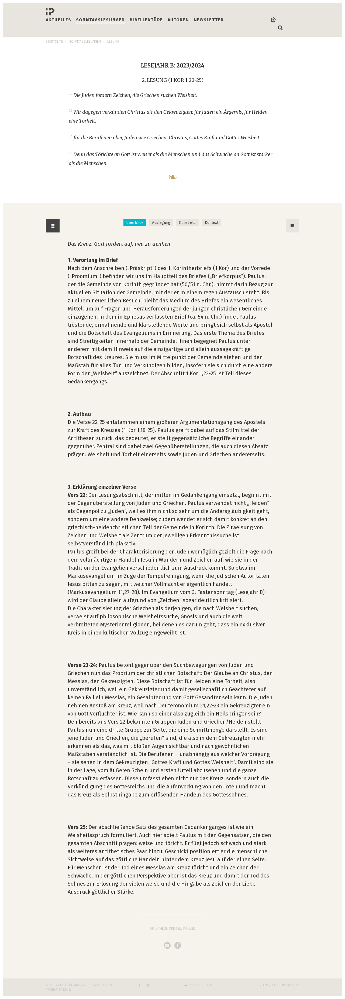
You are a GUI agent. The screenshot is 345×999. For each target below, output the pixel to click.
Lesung (113, 41)
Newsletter (209, 19)
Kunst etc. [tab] (187, 222)
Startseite (54, 41)
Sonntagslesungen (100, 19)
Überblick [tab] (134, 222)
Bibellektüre (146, 19)
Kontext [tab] (211, 222)
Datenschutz (268, 985)
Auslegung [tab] (161, 222)
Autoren (178, 19)
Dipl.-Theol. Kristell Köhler (172, 928)
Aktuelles (58, 19)
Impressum (290, 985)
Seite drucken (201, 985)
